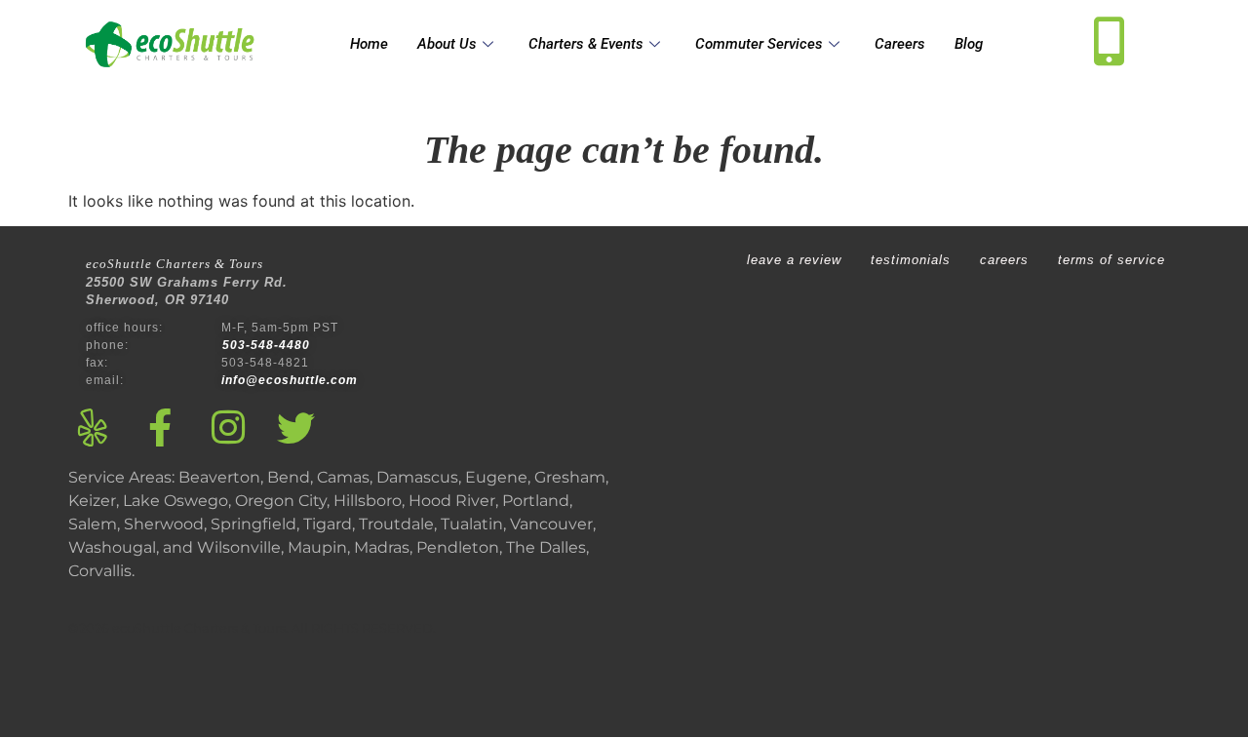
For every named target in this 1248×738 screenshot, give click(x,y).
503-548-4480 (268, 345)
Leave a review (794, 259)
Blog (969, 44)
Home (369, 44)
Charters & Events (586, 44)
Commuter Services (759, 44)
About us (447, 44)
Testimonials (911, 259)
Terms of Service (1111, 259)
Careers (900, 44)
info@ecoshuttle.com (289, 380)
